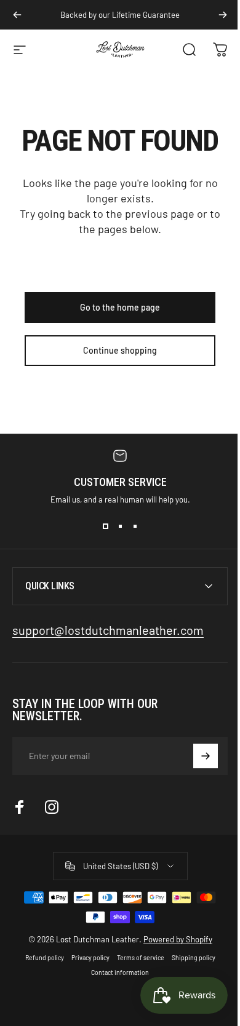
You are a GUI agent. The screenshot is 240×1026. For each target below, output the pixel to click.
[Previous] (17, 15)
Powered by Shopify (172, 939)
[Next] (222, 15)
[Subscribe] (196, 756)
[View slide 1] (105, 526)
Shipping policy (188, 957)
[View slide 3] (134, 526)
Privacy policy (85, 957)
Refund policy (39, 957)
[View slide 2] (120, 526)
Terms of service (135, 957)
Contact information (116, 972)
